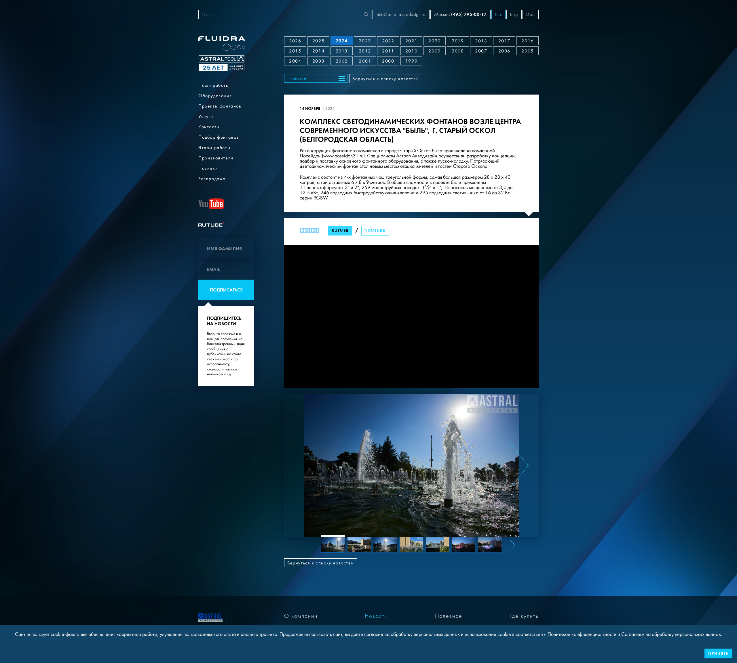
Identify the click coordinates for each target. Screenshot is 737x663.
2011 (388, 51)
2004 (295, 61)
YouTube (375, 230)
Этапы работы (214, 147)
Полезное (448, 616)
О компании (301, 616)
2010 (411, 51)
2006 (504, 51)
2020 (434, 41)
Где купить (524, 616)
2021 (411, 41)
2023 (365, 41)
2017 (504, 41)
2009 (434, 51)
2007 (481, 51)
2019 (458, 41)
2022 (388, 41)
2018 (481, 41)
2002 (342, 61)
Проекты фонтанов (220, 106)
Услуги (205, 116)
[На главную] (210, 617)
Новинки (208, 168)
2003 (318, 61)
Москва (460, 14)
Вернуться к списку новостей (385, 78)
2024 (342, 41)
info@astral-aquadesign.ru (401, 14)
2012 (365, 51)
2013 (342, 51)
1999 (411, 61)
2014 (318, 51)
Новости (298, 78)
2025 (318, 41)
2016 (527, 41)
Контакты (209, 126)
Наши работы (213, 85)
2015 (295, 51)
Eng (514, 14)
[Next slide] (519, 465)
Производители (215, 158)
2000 (388, 61)
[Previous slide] (304, 465)
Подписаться (226, 290)
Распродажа (212, 178)
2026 (295, 41)
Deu (530, 14)
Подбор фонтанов (218, 137)
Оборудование (215, 95)
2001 (365, 61)
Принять (718, 653)
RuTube (340, 230)
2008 (458, 51)
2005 (527, 51)
